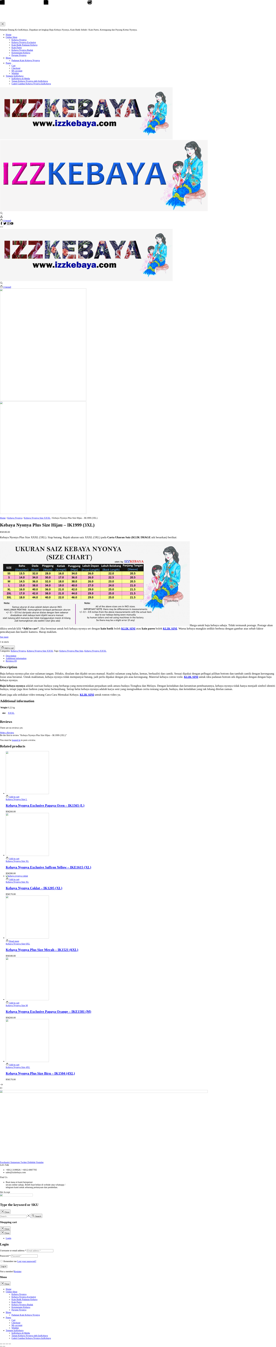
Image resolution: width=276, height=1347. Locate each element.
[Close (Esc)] (1, 1343)
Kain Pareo (17, 47)
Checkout (16, 68)
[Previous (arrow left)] (1, 1346)
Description (11, 656)
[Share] (4, 1343)
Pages (8, 63)
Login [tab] (8, 1238)
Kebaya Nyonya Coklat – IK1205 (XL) (34, 888)
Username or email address (13, 1250)
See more (4, 637)
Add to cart (14, 797)
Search (38, 1216)
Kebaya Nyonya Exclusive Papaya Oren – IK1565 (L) (45, 805)
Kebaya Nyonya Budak (22, 50)
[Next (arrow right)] (4, 1346)
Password (5, 1256)
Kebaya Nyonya (19, 40)
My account (17, 71)
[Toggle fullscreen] (7, 1343)
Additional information (16, 658)
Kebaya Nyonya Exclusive (24, 42)
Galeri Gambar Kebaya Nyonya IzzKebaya (31, 83)
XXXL (11, 713)
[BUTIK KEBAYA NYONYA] (86, 280)
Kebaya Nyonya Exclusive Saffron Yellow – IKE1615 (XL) (48, 867)
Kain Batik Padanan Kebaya (24, 45)
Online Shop (11, 37)
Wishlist (15, 73)
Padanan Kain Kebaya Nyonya (26, 60)
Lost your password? (26, 1261)
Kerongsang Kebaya (21, 52)
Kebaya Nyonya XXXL (95, 651)
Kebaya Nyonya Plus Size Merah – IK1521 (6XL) (42, 950)
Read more (14, 941)
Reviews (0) (11, 661)
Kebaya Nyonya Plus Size (71, 651)
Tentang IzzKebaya (14, 76)
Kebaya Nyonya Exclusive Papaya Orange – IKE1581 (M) (48, 1011)
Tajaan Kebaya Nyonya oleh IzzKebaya (30, 81)
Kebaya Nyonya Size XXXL (37, 518)
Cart (13, 65)
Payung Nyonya (19, 55)
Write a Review (7, 732)
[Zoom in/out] (10, 1343)
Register (17, 1271)
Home (8, 34)
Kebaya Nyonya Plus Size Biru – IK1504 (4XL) (40, 1073)
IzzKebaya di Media (21, 78)
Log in (3, 1266)
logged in (16, 740)
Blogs (8, 58)
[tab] (141, 656)
